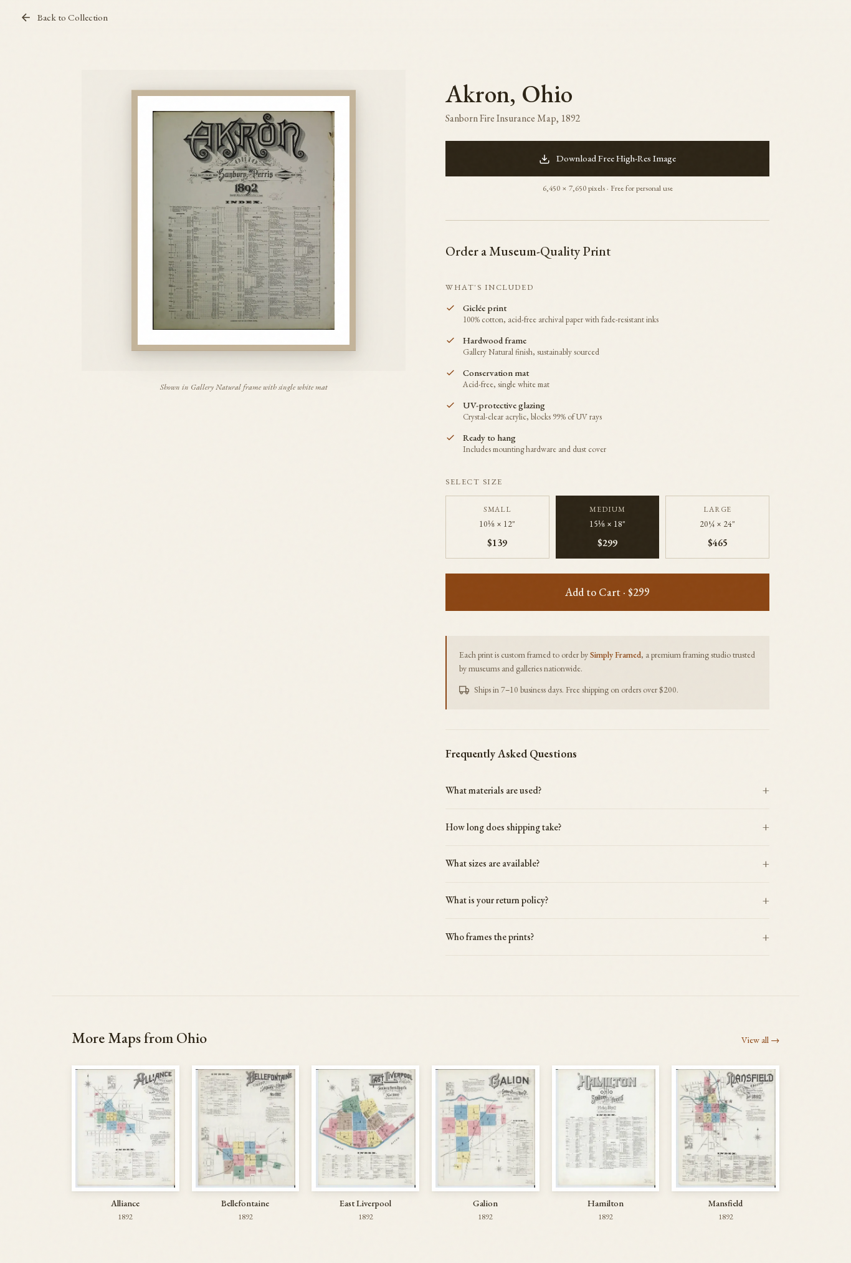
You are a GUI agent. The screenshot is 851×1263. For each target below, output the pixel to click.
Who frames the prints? (489, 937)
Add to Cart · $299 (607, 592)
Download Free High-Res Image (616, 158)
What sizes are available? (492, 863)
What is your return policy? (496, 900)
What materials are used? (493, 790)
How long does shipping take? (503, 827)
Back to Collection (72, 17)
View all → (760, 1039)
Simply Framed (615, 654)
